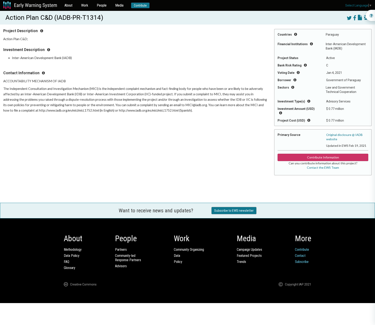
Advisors (121, 266)
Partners (121, 249)
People (102, 5)
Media (119, 5)
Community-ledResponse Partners (128, 258)
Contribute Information (323, 157)
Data (177, 256)
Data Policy (71, 256)
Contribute (140, 5)
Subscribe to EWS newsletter (234, 210)
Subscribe (302, 262)
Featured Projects (249, 256)
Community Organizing (189, 249)
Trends (241, 262)
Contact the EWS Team (323, 167)
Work (84, 5)
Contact (300, 256)
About (68, 5)
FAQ (66, 262)
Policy (178, 262)
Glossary (69, 268)
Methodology (73, 249)
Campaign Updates (249, 249)
